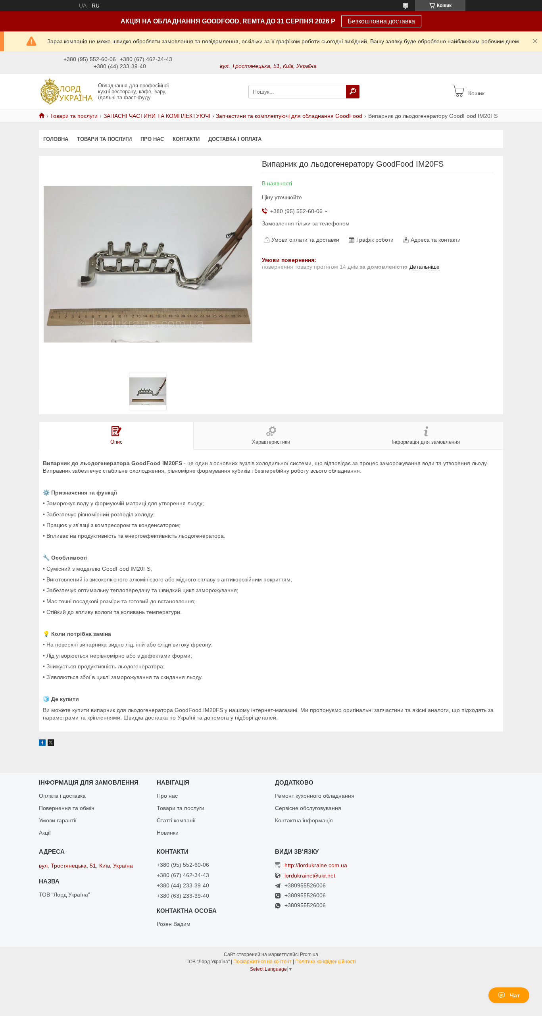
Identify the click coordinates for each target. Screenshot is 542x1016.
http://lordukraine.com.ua (315, 865)
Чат (515, 995)
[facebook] (42, 744)
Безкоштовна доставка (381, 21)
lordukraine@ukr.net (309, 876)
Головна (55, 139)
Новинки (168, 832)
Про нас (152, 139)
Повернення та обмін (66, 808)
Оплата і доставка (62, 796)
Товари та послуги (74, 116)
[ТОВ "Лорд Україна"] (66, 91)
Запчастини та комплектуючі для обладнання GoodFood (289, 116)
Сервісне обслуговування (308, 808)
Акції (45, 832)
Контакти (186, 139)
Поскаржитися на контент (262, 961)
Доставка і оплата (234, 139)
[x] (51, 744)
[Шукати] (352, 91)
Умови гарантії (58, 820)
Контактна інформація (304, 820)
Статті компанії (176, 820)
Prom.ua (309, 954)
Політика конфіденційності (325, 961)
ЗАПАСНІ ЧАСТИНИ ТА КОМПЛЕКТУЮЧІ (157, 116)
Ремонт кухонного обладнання (314, 796)
